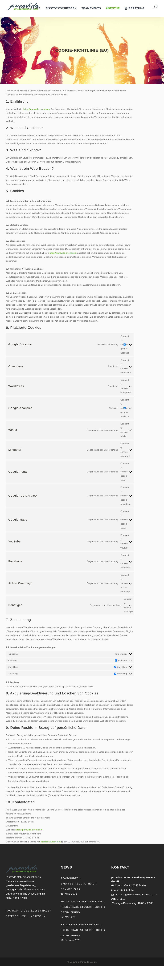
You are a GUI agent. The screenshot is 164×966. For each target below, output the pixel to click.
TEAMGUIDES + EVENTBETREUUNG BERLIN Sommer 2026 (79, 883)
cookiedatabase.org (51, 841)
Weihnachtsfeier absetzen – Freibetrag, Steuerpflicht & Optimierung (83, 907)
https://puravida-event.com (36, 109)
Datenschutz (16, 916)
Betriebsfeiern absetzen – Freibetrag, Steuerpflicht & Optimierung (83, 930)
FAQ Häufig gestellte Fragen (29, 910)
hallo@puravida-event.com (137, 894)
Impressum (37, 916)
